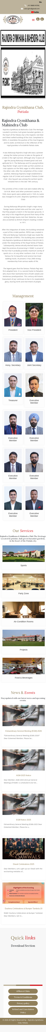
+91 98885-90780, (33, 5)
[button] (3, 63)
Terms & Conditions (23, 997)
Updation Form (11, 983)
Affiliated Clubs (23, 991)
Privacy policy (23, 1003)
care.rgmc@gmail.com (32, 9)
